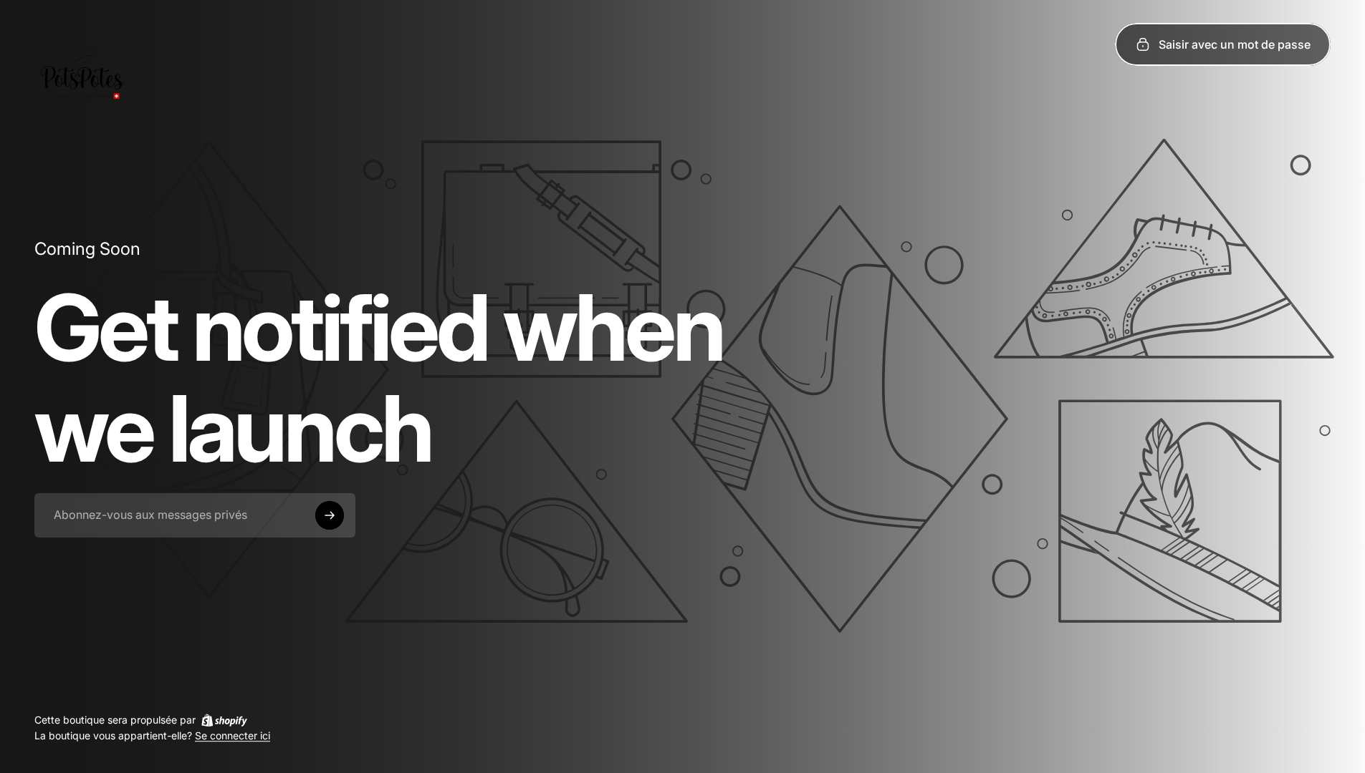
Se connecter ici (232, 736)
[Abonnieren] (329, 515)
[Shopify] (224, 720)
